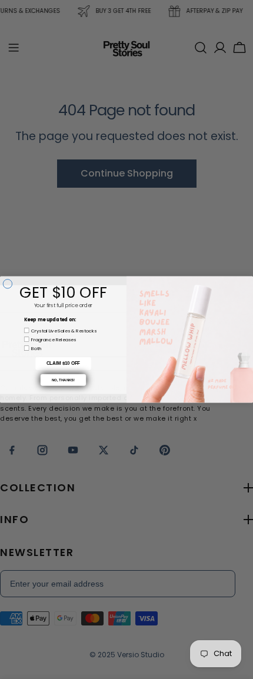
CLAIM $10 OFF (63, 364)
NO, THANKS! (63, 380)
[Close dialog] (7, 283)
